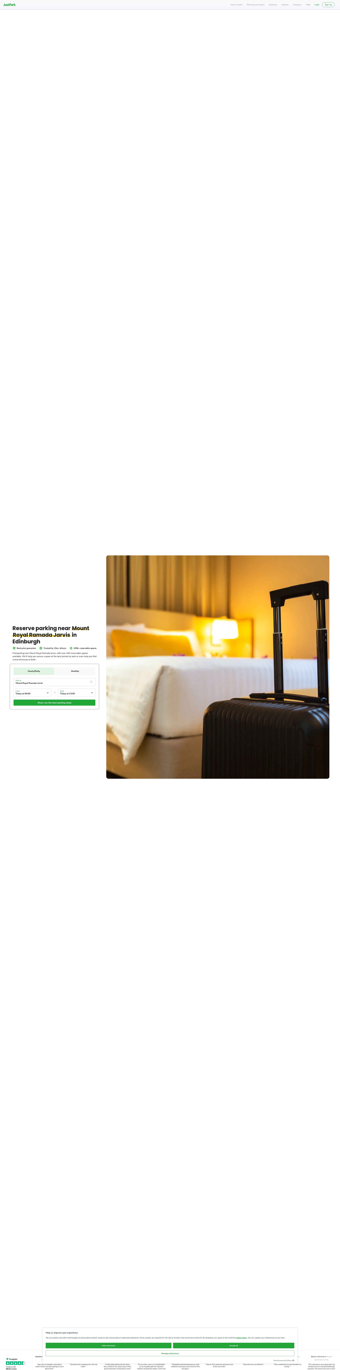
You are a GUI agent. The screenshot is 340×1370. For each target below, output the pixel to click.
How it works (236, 4)
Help (308, 4)
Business (273, 4)
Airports (284, 4)
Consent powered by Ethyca (282, 1360)
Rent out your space (256, 4)
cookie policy (241, 1338)
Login (316, 4)
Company (297, 4)
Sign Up (328, 4)
